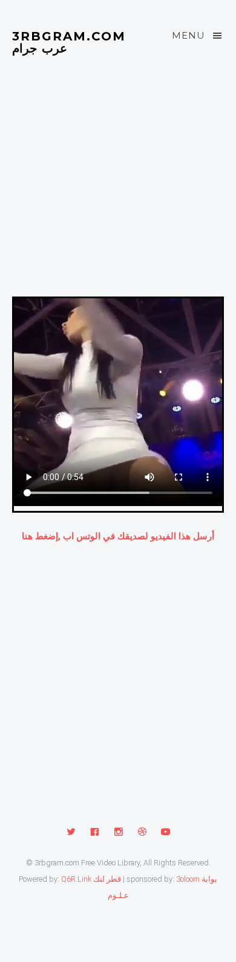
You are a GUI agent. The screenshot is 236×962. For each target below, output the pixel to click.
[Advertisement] (118, 190)
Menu (188, 35)
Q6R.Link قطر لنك (91, 878)
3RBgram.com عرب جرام (69, 41)
